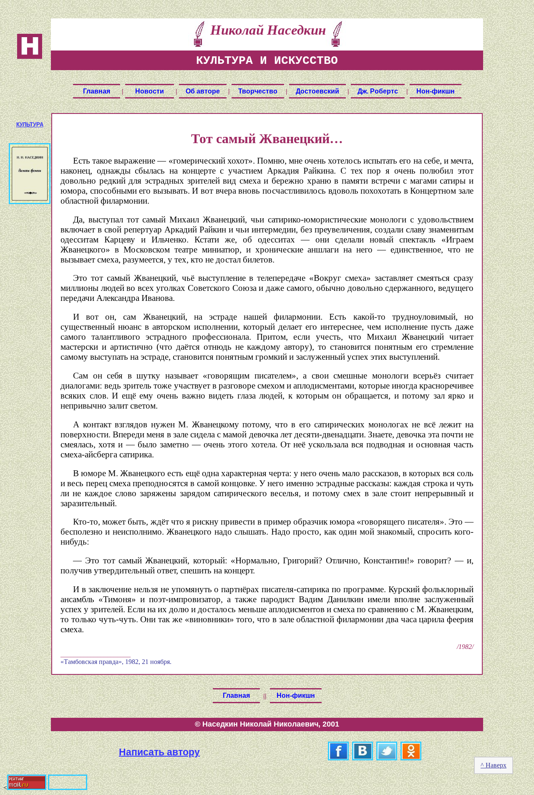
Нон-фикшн (435, 91)
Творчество (257, 91)
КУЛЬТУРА (29, 124)
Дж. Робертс (378, 91)
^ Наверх (493, 765)
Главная (96, 91)
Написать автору (159, 751)
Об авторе (203, 91)
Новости (149, 91)
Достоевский (317, 91)
